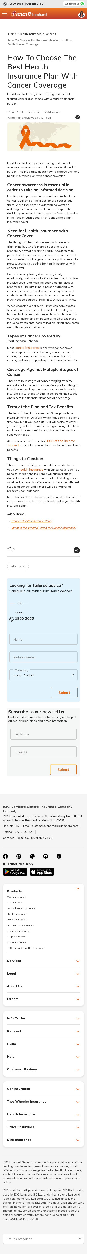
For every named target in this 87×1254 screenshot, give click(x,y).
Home (12, 34)
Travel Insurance (16, 919)
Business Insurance (18, 930)
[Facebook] (5, 856)
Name (17, 639)
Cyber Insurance (16, 942)
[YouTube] (45, 856)
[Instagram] (18, 856)
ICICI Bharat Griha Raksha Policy (26, 947)
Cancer (49, 34)
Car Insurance (15, 902)
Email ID (20, 752)
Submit (64, 692)
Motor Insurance (16, 896)
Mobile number (24, 657)
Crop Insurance (16, 936)
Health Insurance (30, 34)
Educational (18, 566)
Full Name (21, 734)
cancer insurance (27, 347)
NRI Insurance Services (20, 925)
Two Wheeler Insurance (21, 908)
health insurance (30, 469)
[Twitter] (32, 856)
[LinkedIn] (58, 856)
